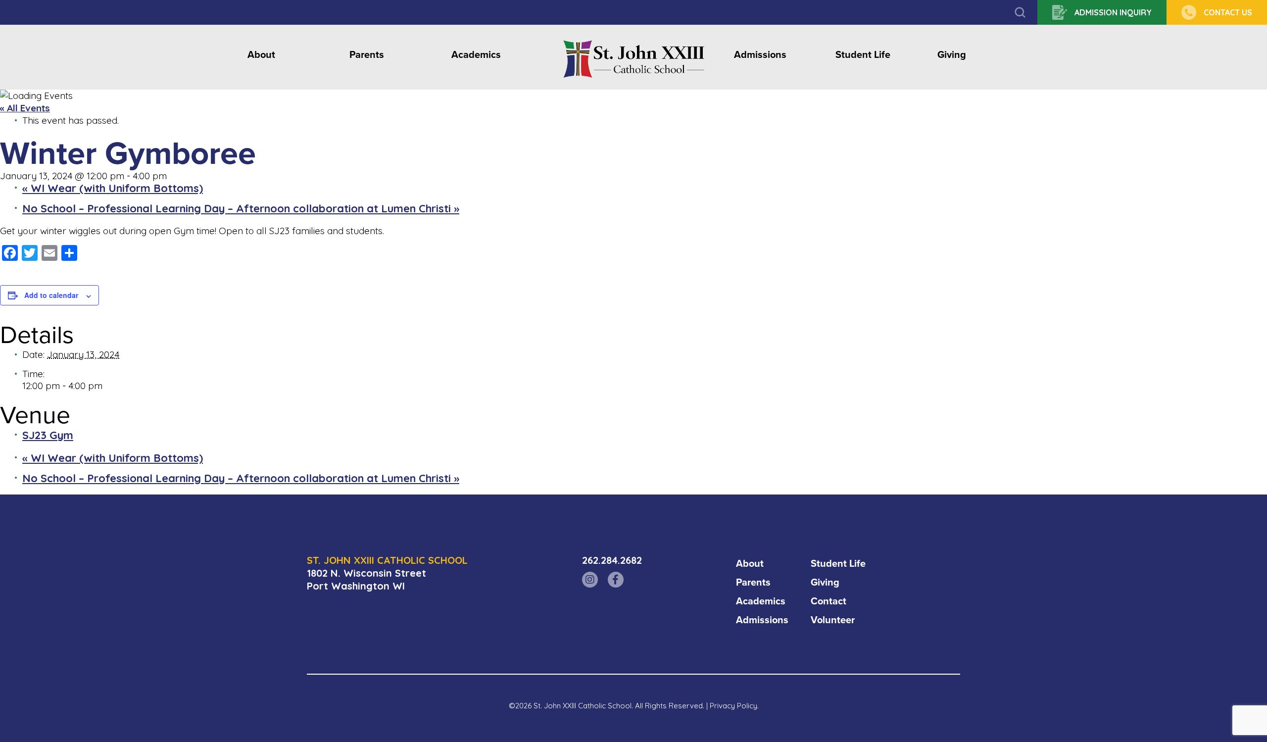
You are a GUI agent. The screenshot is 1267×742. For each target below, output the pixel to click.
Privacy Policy (733, 705)
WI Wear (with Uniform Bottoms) (112, 188)
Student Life (862, 55)
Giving (951, 55)
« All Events (25, 108)
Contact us (1228, 12)
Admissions (760, 55)
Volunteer (833, 619)
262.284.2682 (612, 560)
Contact (828, 601)
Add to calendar (51, 295)
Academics (476, 55)
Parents (366, 55)
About (261, 55)
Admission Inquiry (1113, 12)
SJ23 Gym (47, 435)
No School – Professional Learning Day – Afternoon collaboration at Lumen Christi (240, 208)
